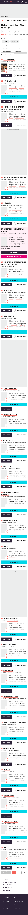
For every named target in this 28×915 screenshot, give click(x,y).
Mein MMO (17, 908)
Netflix (11, 34)
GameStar (16, 905)
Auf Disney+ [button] (13, 97)
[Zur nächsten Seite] (19, 872)
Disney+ (7, 34)
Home (2, 16)
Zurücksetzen (22, 39)
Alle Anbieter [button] (7, 101)
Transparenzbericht (19, 901)
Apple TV (16, 34)
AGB (15, 897)
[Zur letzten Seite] (24, 872)
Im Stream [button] (7, 75)
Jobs (4, 905)
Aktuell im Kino (11, 20)
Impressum (6, 897)
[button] (20, 75)
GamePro (5, 908)
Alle (3, 20)
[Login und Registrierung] (22, 2)
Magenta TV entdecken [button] (13, 256)
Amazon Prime (22, 34)
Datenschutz (6, 901)
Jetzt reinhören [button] (14, 252)
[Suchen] (18, 2)
